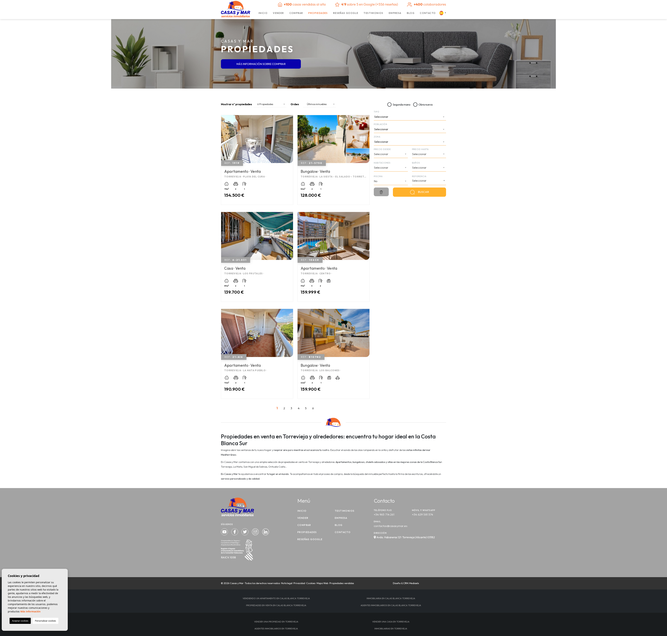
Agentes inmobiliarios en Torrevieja (276, 628)
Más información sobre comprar (261, 64)
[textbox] (408, 116)
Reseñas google (345, 13)
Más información (30, 611)
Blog (411, 13)
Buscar (423, 192)
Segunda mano (401, 104)
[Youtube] (225, 531)
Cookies (310, 583)
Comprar (296, 13)
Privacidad (299, 583)
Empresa (395, 13)
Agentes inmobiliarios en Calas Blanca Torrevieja (391, 605)
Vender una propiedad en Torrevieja (276, 621)
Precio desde (382, 149)
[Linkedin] (265, 531)
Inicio (262, 13)
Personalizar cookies (45, 620)
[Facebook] (235, 531)
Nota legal (286, 583)
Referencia (419, 176)
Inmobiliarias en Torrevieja (390, 628)
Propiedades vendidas (342, 583)
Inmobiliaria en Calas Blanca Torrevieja (391, 598)
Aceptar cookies (20, 620)
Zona (377, 136)
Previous (224, 141)
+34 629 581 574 (422, 514)
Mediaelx (414, 583)
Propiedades (318, 13)
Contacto (428, 13)
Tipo (376, 111)
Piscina (378, 176)
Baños (416, 162)
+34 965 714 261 (384, 514)
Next (289, 141)
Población (380, 124)
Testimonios (373, 13)
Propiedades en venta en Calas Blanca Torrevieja (276, 605)
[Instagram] (256, 531)
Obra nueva (425, 104)
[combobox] (410, 117)
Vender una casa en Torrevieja (390, 621)
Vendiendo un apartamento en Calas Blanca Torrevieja (276, 598)
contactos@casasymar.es (390, 526)
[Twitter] (245, 531)
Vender (278, 13)
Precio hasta (420, 149)
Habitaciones (382, 162)
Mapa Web (322, 583)
